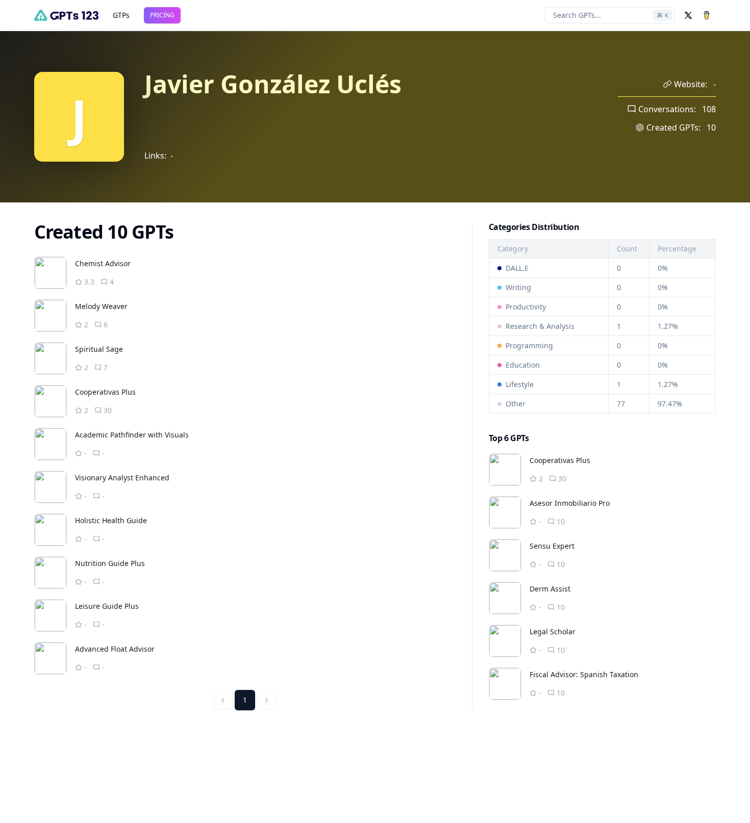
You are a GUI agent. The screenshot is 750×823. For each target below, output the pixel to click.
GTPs (121, 15)
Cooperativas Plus (105, 392)
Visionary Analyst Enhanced (122, 477)
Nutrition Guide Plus (110, 563)
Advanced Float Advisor (115, 649)
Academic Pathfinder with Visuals (132, 435)
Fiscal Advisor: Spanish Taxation (584, 674)
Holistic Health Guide (111, 520)
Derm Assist (550, 589)
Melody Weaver (101, 306)
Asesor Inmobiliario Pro (570, 503)
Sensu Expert (552, 546)
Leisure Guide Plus (107, 606)
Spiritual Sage (99, 349)
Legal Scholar (553, 631)
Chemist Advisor (103, 263)
